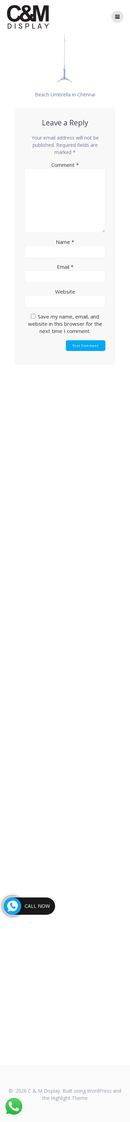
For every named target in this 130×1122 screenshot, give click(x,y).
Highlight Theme (69, 1098)
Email (65, 266)
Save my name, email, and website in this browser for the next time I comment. (65, 323)
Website (65, 291)
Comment (65, 164)
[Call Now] (12, 906)
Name (65, 241)
